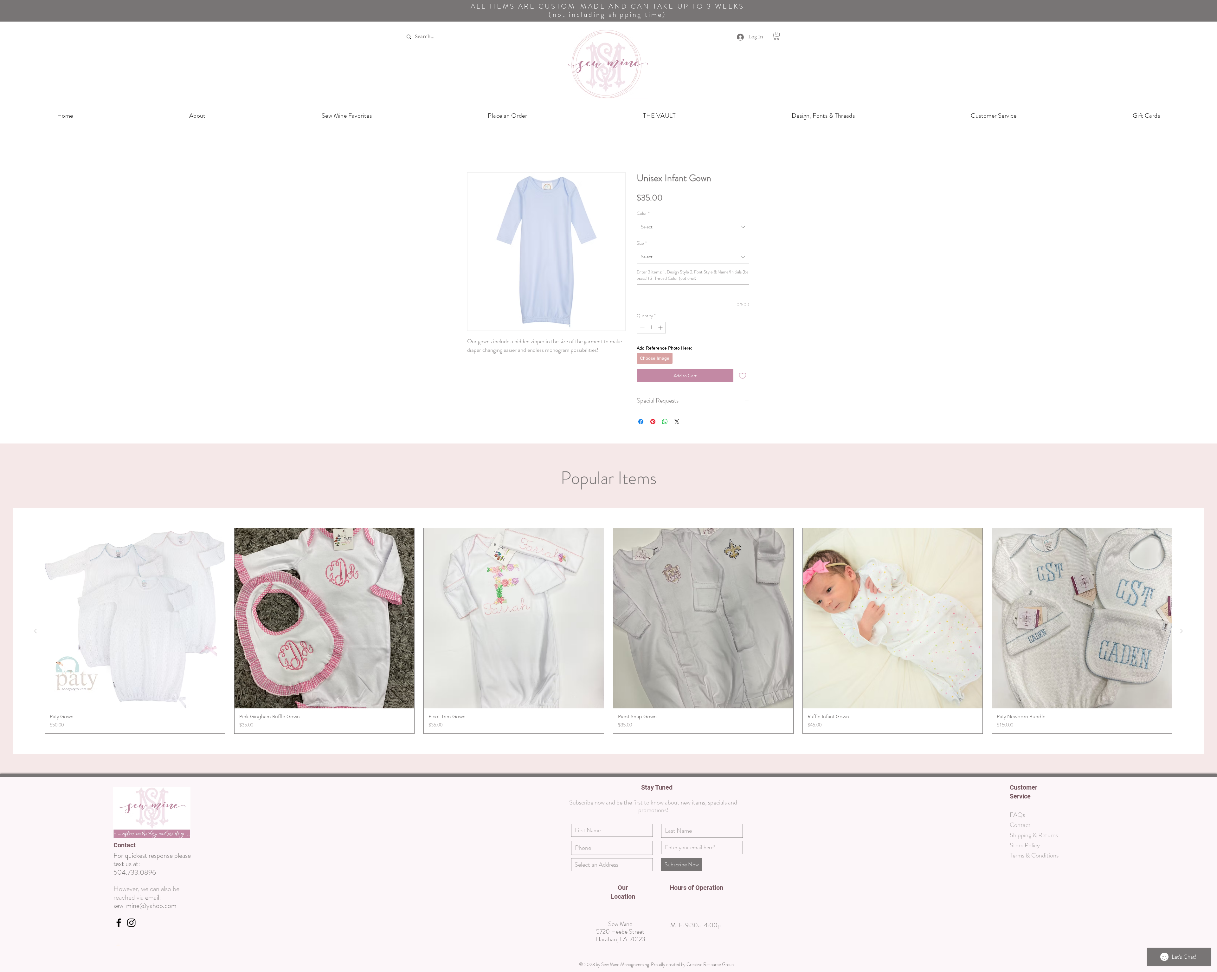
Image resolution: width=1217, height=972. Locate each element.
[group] (608, 606)
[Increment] (661, 328)
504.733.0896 (134, 847)
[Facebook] (118, 897)
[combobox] (693, 227)
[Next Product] (1181, 606)
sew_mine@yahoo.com (145, 881)
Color (643, 214)
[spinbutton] (651, 328)
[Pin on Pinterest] (653, 397)
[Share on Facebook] (641, 397)
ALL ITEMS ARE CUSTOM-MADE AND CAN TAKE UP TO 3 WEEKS (607, 6)
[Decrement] (642, 328)
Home (473, 150)
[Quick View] (135, 593)
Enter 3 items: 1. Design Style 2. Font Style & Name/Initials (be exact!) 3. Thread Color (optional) (693, 276)
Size (642, 243)
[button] (197, 115)
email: (153, 872)
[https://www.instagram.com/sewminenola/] (131, 897)
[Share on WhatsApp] (665, 397)
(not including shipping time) (607, 14)
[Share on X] (677, 397)
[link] (776, 36)
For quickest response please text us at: (152, 835)
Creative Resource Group (710, 939)
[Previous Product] (35, 606)
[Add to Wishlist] (756, 351)
